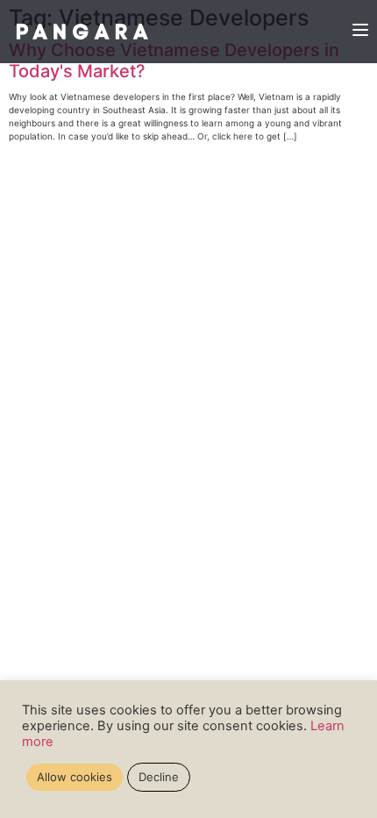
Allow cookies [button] (74, 777)
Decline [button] (159, 777)
